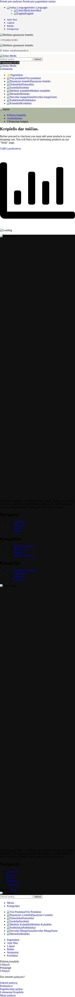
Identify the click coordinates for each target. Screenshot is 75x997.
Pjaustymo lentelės (24, 546)
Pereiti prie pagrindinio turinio (39, 1)
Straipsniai (12, 880)
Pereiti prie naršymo (11, 1)
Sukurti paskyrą (8, 982)
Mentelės (19, 576)
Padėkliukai (20, 573)
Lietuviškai (35, 10)
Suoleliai (19, 552)
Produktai (19, 525)
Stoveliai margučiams (26, 570)
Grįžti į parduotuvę (10, 148)
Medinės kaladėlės (24, 555)
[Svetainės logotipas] (8, 55)
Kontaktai (19, 579)
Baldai (17, 531)
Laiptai (18, 528)
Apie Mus (19, 522)
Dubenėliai (20, 549)
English (29, 13)
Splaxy (14, 890)
